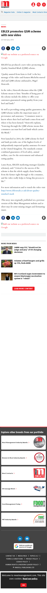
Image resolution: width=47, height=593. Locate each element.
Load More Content (23, 289)
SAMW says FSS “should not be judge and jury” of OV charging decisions (27, 249)
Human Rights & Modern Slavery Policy (22, 565)
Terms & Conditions (14, 559)
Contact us (10, 556)
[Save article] (44, 48)
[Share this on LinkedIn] (13, 48)
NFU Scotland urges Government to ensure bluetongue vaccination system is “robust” (29, 276)
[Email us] (27, 538)
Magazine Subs (9, 12)
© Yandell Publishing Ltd (23, 568)
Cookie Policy (22, 562)
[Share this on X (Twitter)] (8, 48)
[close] (45, 43)
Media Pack (22, 556)
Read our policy (30, 578)
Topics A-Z (34, 556)
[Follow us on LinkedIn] (20, 538)
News (3, 27)
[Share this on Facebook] (3, 48)
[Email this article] (18, 48)
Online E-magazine (23, 12)
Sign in (17, 43)
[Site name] (5, 7)
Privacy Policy (32, 559)
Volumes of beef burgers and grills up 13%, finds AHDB (29, 262)
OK (23, 585)
